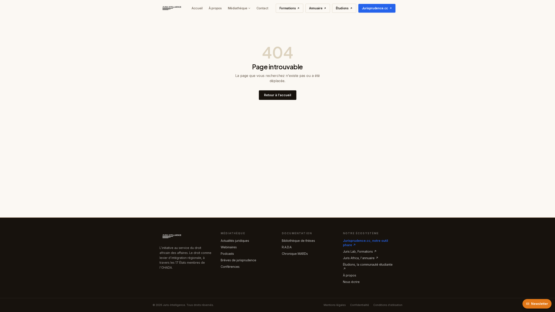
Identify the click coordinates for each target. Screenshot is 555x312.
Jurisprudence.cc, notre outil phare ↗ (365, 243)
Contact (262, 8)
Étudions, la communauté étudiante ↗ (368, 267)
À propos (215, 8)
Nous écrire (351, 282)
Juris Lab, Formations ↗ (360, 251)
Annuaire (315, 8)
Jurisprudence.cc (375, 8)
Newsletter (539, 304)
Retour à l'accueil (277, 95)
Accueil (197, 8)
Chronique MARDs (295, 253)
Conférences (230, 266)
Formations (287, 8)
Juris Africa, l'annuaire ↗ (360, 258)
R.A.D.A (287, 247)
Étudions (342, 8)
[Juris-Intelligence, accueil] (172, 8)
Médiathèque (237, 8)
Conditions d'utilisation (387, 305)
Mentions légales (335, 305)
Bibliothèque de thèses (298, 240)
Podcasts (227, 253)
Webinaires (229, 247)
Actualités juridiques (235, 240)
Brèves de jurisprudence (238, 260)
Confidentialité (359, 305)
